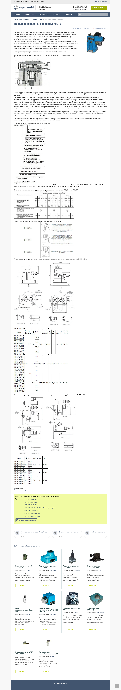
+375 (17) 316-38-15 (30, 502)
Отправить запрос (98, 7)
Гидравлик (29, 570)
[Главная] (24, 9)
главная (17, 14)
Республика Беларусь (20, 490)
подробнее (21, 585)
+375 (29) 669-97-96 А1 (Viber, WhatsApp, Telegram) (40, 508)
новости (69, 14)
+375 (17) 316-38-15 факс (32, 513)
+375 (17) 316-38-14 (30, 505)
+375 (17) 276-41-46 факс (32, 516)
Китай (99, 570)
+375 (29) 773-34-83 (81, 9)
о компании (43, 14)
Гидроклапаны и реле (36, 19)
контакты (56, 14)
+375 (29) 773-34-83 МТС (32, 510)
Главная (16, 19)
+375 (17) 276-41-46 (81, 6)
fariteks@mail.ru (102, 2)
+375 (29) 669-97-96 (81, 7)
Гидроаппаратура (24, 19)
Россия (76, 612)
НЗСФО (28, 614)
